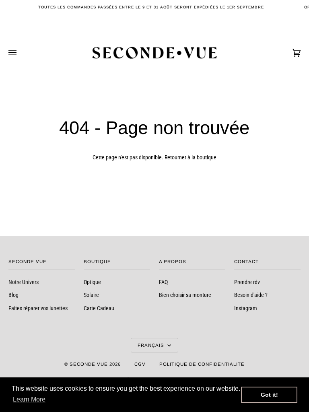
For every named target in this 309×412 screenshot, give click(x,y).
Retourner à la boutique (190, 157)
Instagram (245, 308)
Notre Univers (23, 282)
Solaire (91, 295)
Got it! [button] (269, 394)
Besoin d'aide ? (251, 295)
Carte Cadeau (99, 308)
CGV (140, 364)
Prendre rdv (247, 282)
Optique (92, 282)
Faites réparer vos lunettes (38, 308)
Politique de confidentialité (202, 364)
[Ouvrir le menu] (20, 52)
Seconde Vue (89, 364)
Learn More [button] (29, 399)
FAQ (163, 282)
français (152, 345)
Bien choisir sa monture (185, 295)
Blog (13, 295)
